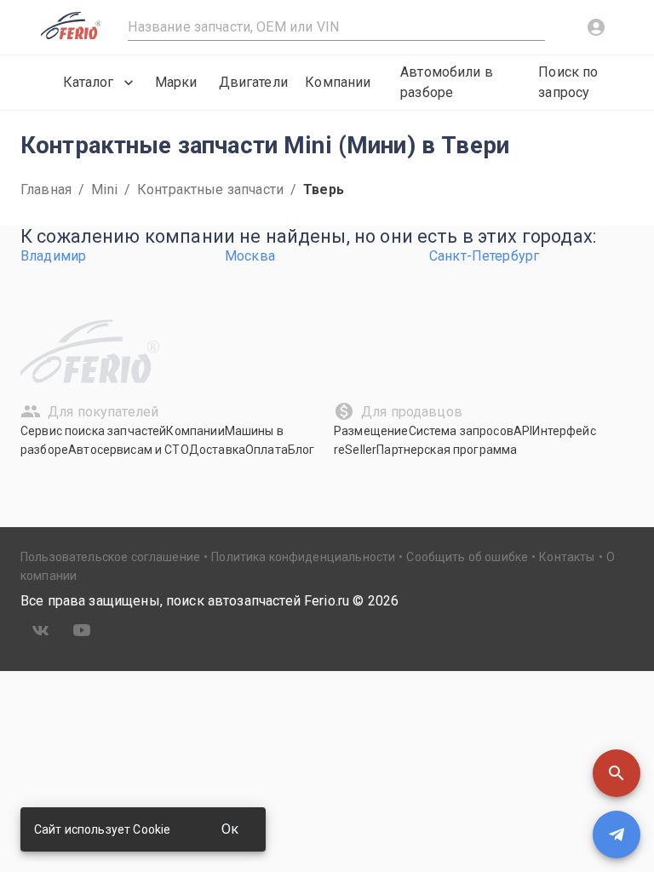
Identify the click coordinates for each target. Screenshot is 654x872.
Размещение (371, 431)
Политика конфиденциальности (303, 557)
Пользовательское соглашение (110, 557)
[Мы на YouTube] (81, 630)
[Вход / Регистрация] (596, 27)
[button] (616, 773)
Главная (46, 189)
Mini (104, 189)
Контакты (566, 557)
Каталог (88, 82)
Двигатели (253, 82)
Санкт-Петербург (484, 256)
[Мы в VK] (40, 630)
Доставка (217, 449)
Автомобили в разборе (446, 82)
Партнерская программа (446, 449)
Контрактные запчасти (210, 189)
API (522, 431)
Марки (176, 82)
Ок (229, 829)
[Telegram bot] (616, 834)
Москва (250, 256)
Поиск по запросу (568, 82)
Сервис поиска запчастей (93, 431)
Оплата (266, 449)
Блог (301, 449)
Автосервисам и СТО (128, 449)
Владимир (53, 256)
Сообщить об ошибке (467, 557)
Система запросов (461, 431)
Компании (337, 82)
